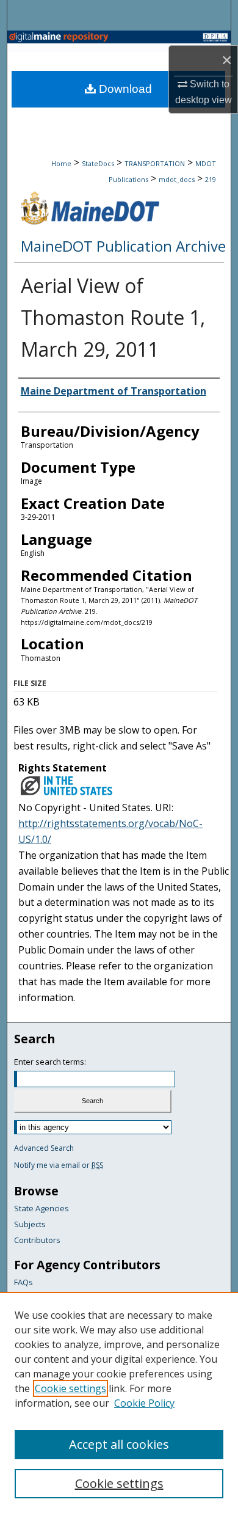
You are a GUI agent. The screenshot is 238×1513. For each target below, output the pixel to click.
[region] (119, 1402)
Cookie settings (70, 1388)
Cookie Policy (144, 1403)
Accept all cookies (119, 1444)
